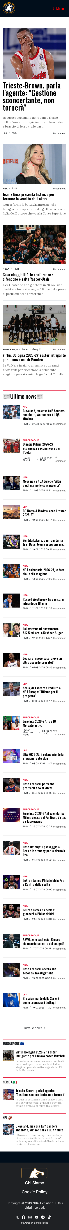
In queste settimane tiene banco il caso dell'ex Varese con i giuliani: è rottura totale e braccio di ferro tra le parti (33, 122)
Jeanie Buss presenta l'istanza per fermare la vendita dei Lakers (28, 196)
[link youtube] (36, 1217)
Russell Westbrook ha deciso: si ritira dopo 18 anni (43, 601)
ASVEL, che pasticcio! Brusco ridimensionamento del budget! (43, 941)
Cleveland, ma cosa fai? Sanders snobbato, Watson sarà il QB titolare (44, 414)
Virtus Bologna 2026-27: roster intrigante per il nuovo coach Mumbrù (34, 357)
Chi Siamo (34, 1182)
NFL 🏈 (7, 1117)
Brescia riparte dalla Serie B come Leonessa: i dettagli (41, 1000)
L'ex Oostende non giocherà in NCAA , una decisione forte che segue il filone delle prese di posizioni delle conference (34, 289)
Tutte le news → (34, 1028)
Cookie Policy (34, 1191)
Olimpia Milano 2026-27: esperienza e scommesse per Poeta (41, 448)
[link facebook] (23, 1217)
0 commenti (59, 133)
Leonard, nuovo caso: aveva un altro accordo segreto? (42, 660)
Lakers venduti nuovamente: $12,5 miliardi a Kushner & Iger (43, 630)
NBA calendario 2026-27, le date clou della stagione (43, 571)
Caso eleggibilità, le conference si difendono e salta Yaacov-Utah (28, 276)
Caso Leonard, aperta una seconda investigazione (39, 970)
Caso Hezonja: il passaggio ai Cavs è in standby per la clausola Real (44, 851)
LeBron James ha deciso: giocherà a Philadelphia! (39, 912)
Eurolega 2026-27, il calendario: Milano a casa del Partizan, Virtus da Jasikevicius (44, 817)
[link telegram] (43, 1217)
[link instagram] (30, 1217)
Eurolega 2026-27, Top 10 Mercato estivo (39, 723)
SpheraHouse (41, 1222)
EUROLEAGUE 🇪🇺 (13, 1043)
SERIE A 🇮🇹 (10, 1081)
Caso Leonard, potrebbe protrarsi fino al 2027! (38, 785)
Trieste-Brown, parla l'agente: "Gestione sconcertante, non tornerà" (32, 96)
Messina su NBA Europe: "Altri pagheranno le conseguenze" (42, 483)
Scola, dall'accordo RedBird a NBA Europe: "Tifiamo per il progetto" (42, 691)
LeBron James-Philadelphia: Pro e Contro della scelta (43, 882)
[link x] (17, 1217)
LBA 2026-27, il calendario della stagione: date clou (43, 756)
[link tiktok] (49, 1217)
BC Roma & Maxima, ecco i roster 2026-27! (44, 512)
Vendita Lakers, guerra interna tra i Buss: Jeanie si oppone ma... (44, 542)
